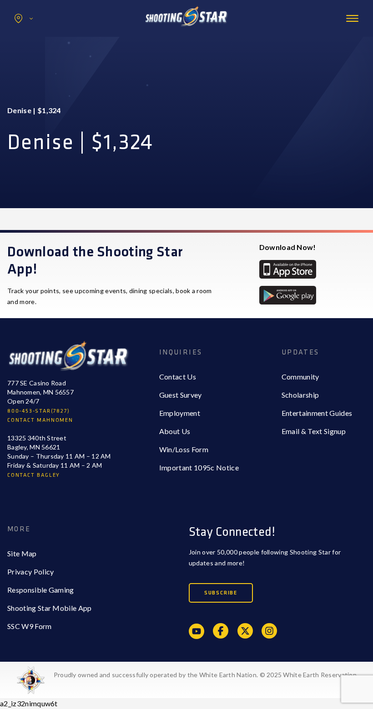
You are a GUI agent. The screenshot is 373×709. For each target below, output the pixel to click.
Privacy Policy (30, 571)
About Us (175, 431)
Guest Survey (180, 394)
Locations (24, 18)
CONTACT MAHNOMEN (40, 420)
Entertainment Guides (317, 413)
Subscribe (220, 592)
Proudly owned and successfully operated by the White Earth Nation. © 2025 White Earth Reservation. (206, 675)
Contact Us (177, 376)
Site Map (22, 553)
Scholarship (300, 394)
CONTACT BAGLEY (33, 475)
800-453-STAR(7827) (38, 411)
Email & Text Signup (314, 431)
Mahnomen (43, 56)
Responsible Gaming (40, 589)
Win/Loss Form (183, 449)
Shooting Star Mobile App (49, 608)
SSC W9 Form (29, 626)
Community (300, 376)
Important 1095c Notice (199, 467)
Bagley (36, 38)
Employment (179, 413)
